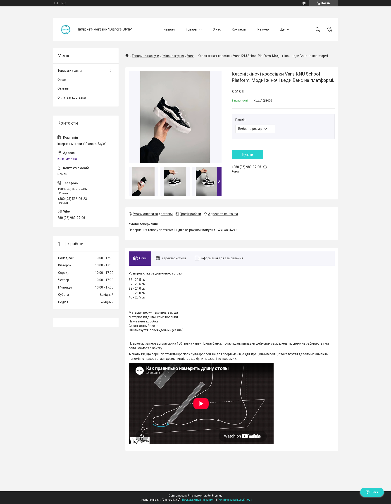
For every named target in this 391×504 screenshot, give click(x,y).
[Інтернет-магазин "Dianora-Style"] (65, 29)
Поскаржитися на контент (198, 499)
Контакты (239, 29)
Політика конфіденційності (234, 499)
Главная (169, 29)
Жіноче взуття (173, 56)
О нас (217, 29)
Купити (247, 154)
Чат (375, 492)
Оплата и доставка (71, 97)
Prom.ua (217, 495)
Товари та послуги (145, 56)
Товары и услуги (69, 70)
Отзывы (63, 88)
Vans (190, 56)
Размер (263, 29)
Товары (191, 29)
